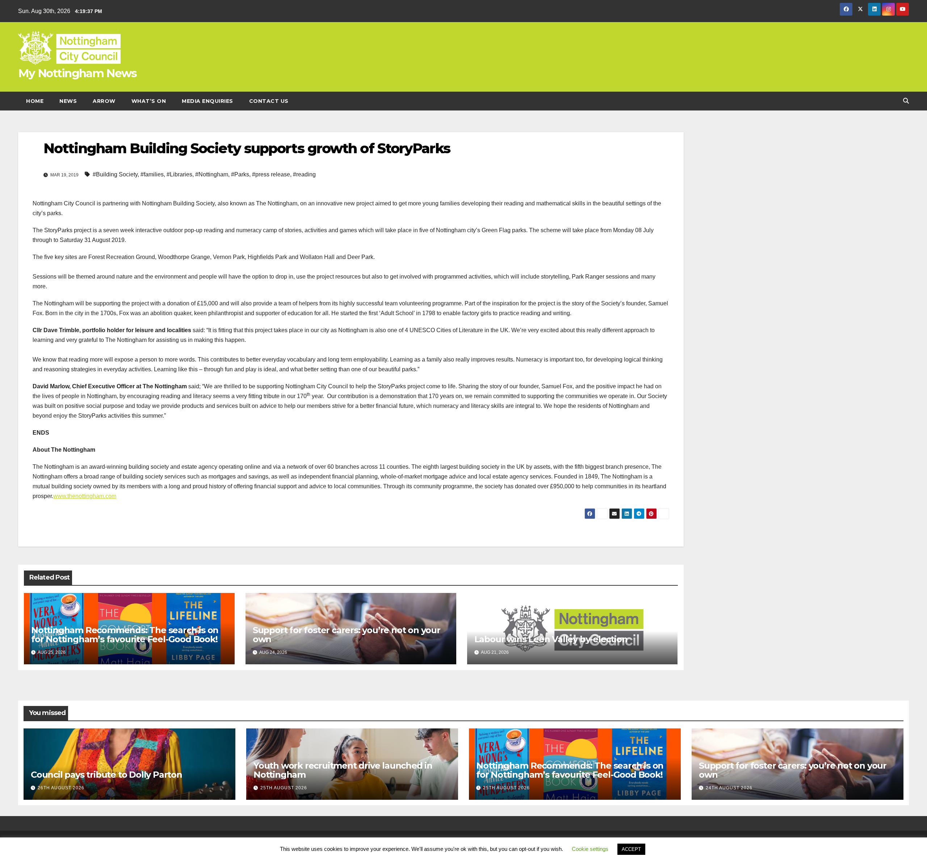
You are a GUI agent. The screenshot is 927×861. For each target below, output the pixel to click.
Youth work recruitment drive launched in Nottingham (342, 770)
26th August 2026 (61, 787)
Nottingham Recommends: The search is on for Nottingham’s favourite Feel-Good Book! (125, 634)
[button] (906, 101)
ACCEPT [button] (631, 849)
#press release (271, 174)
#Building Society (115, 174)
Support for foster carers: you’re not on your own (346, 634)
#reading (304, 174)
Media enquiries (207, 101)
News (68, 101)
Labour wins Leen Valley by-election (551, 639)
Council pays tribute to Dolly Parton (106, 774)
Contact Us (269, 101)
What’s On (148, 101)
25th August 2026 (283, 787)
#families (152, 174)
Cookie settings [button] (590, 849)
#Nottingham (211, 174)
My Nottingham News (77, 73)
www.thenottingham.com (84, 496)
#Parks (240, 174)
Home (34, 101)
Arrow (104, 101)
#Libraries (179, 174)
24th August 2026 (729, 787)
